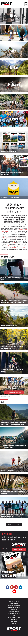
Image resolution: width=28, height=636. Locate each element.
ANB (14, 615)
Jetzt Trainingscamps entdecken (14, 392)
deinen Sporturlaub (9, 246)
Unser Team (14, 619)
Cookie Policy (14, 609)
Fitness (21, 229)
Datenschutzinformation (14, 605)
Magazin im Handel (14, 603)
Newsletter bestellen (19, 549)
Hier (2, 548)
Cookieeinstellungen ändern (14, 607)
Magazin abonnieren (14, 601)
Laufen (25, 229)
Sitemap (14, 623)
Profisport (14, 231)
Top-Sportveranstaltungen (10, 237)
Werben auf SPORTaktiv (14, 611)
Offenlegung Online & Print (14, 613)
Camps (13, 242)
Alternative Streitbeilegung (14, 617)
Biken (2, 231)
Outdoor (7, 231)
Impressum (14, 621)
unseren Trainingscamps (18, 247)
